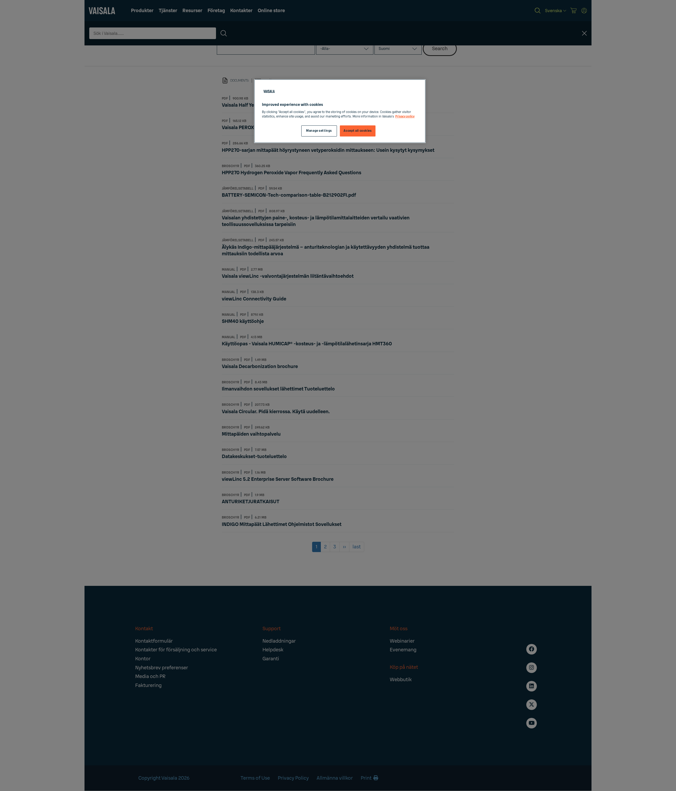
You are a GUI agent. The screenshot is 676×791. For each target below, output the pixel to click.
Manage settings (319, 131)
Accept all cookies (358, 131)
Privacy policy (405, 117)
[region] (340, 111)
